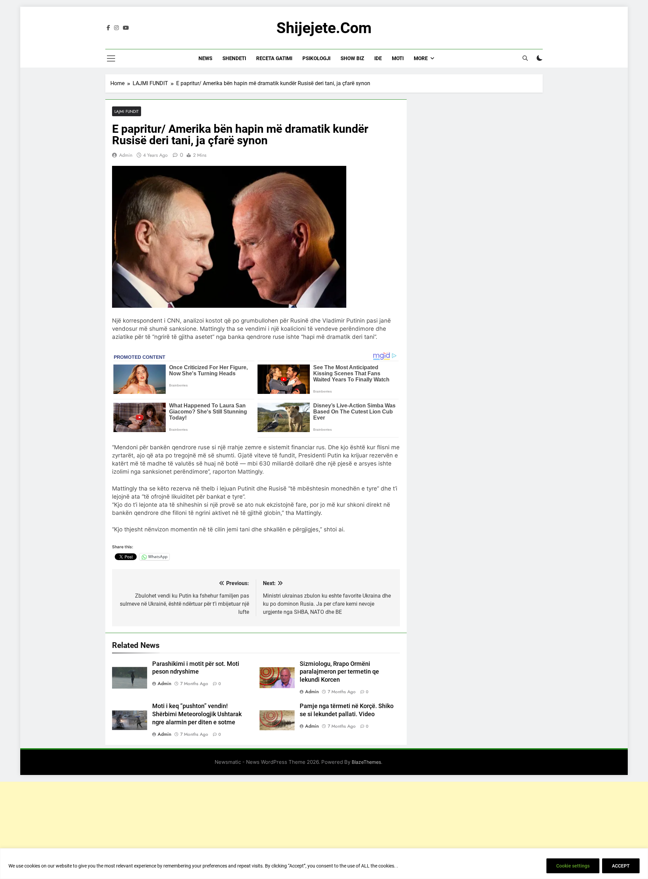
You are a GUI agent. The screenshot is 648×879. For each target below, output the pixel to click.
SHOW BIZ (352, 58)
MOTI (398, 58)
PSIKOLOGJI (316, 58)
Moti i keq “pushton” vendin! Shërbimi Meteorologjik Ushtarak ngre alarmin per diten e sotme (197, 714)
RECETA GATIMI (274, 58)
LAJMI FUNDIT (126, 111)
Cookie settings (573, 866)
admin (125, 155)
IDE (378, 58)
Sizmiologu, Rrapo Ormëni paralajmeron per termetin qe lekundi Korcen (339, 671)
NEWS (205, 58)
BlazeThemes (366, 762)
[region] (324, 863)
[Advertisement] (324, 829)
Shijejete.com (324, 28)
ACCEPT (621, 866)
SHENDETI (234, 58)
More (421, 58)
